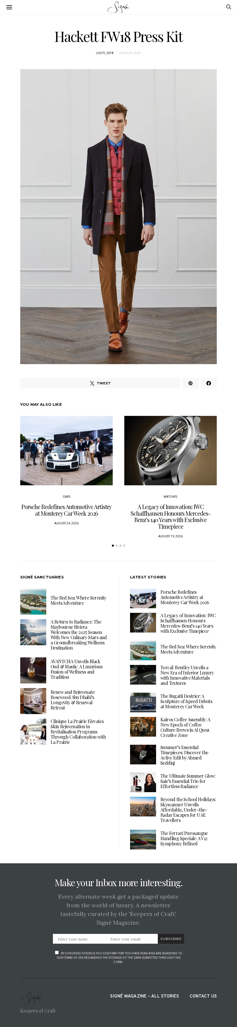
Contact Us (203, 996)
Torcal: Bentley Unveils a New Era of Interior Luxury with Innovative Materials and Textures (187, 675)
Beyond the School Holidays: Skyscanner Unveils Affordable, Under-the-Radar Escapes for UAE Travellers (188, 809)
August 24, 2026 (66, 523)
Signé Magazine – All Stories (144, 996)
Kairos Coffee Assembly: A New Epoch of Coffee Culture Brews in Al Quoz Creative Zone (185, 727)
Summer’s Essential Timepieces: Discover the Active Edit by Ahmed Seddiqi (184, 755)
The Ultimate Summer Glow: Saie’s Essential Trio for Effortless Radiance (188, 781)
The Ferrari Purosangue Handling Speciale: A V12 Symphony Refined (184, 838)
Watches (170, 496)
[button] (113, 545)
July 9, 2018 (104, 53)
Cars (66, 496)
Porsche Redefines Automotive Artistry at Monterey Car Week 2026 (66, 510)
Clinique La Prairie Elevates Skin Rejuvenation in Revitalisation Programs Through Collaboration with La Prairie (78, 731)
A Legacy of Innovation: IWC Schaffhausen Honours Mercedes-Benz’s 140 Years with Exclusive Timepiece (170, 516)
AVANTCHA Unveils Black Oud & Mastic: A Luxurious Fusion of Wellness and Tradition (76, 669)
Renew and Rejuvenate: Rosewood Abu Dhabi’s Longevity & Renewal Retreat (73, 700)
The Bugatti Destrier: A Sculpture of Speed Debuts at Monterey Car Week (186, 701)
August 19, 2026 (170, 536)
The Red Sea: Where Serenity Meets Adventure (78, 600)
